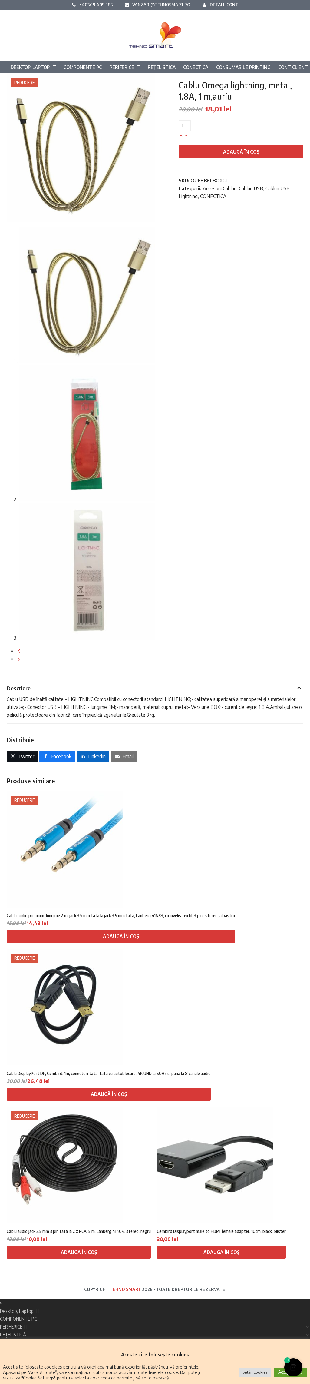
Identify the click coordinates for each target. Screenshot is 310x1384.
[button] (22, 756)
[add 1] (181, 135)
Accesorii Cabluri (219, 188)
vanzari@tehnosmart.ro (161, 4)
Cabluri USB (251, 188)
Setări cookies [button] (254, 1372)
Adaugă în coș (241, 152)
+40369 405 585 (96, 4)
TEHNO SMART (125, 1289)
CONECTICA (213, 196)
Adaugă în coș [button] (121, 936)
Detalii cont (224, 4)
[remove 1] (185, 135)
